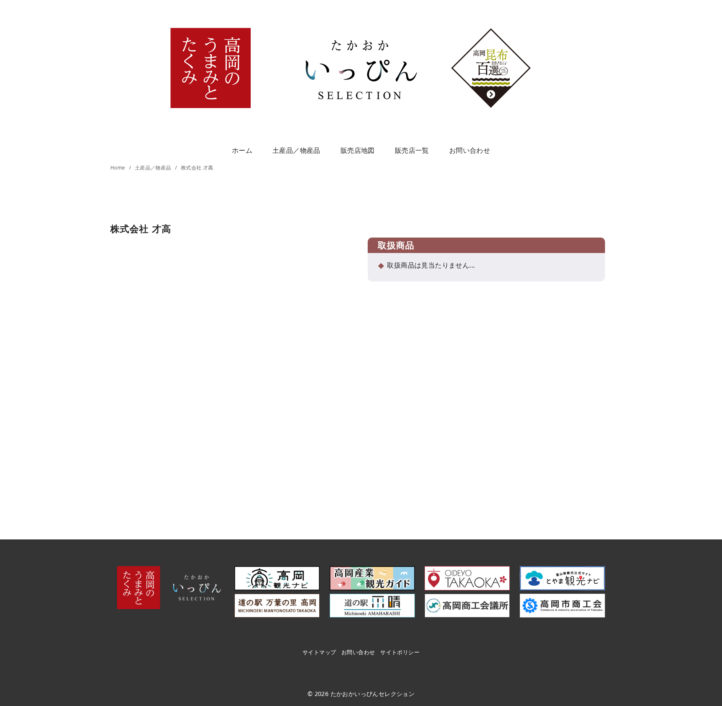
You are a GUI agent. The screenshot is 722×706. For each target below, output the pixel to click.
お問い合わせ (469, 150)
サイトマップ (319, 652)
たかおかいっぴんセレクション (372, 694)
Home (118, 167)
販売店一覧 (412, 150)
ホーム (242, 150)
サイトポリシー (399, 652)
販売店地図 (358, 150)
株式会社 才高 (197, 167)
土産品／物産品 (296, 150)
